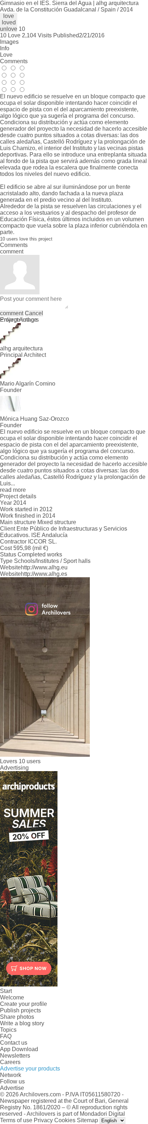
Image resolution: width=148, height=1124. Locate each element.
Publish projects (20, 1010)
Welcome (12, 997)
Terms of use (16, 1120)
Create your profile (23, 1004)
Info (4, 48)
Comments (14, 61)
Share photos (17, 1017)
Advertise (12, 1088)
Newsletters (15, 1056)
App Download (19, 1049)
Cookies (64, 1120)
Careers (10, 1062)
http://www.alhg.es (44, 574)
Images (9, 42)
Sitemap (87, 1120)
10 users (30, 761)
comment (11, 313)
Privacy (43, 1120)
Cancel (34, 313)
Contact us (13, 1043)
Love (6, 55)
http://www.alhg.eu (44, 567)
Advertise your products (30, 1068)
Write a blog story (22, 1023)
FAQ (5, 1036)
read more (13, 490)
